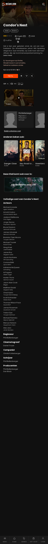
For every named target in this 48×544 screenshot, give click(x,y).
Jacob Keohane (10, 258)
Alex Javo (8, 329)
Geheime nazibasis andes (13, 65)
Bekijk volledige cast (12, 131)
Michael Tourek (9, 243)
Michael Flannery (10, 319)
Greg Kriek (7, 248)
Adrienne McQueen (11, 268)
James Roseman (10, 309)
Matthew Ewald (9, 289)
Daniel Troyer (8, 345)
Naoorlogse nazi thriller (14, 61)
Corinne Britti (8, 263)
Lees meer (7, 55)
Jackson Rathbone (11, 218)
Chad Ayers (10, 294)
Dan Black (7, 371)
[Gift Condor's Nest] (21, 76)
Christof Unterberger (11, 353)
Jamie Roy (8, 253)
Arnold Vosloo (10, 213)
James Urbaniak (10, 233)
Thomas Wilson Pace (12, 304)
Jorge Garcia (9, 223)
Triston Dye (9, 314)
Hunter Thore (8, 278)
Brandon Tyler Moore (12, 238)
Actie (6, 31)
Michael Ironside (10, 208)
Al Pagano (7, 273)
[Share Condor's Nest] (32, 76)
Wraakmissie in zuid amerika (14, 63)
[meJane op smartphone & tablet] (19, 84)
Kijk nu (10, 76)
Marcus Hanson (9, 324)
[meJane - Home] (9, 4)
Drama (14, 31)
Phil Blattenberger (10, 338)
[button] (5, 540)
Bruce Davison (9, 228)
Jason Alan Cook (10, 284)
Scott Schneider (10, 299)
